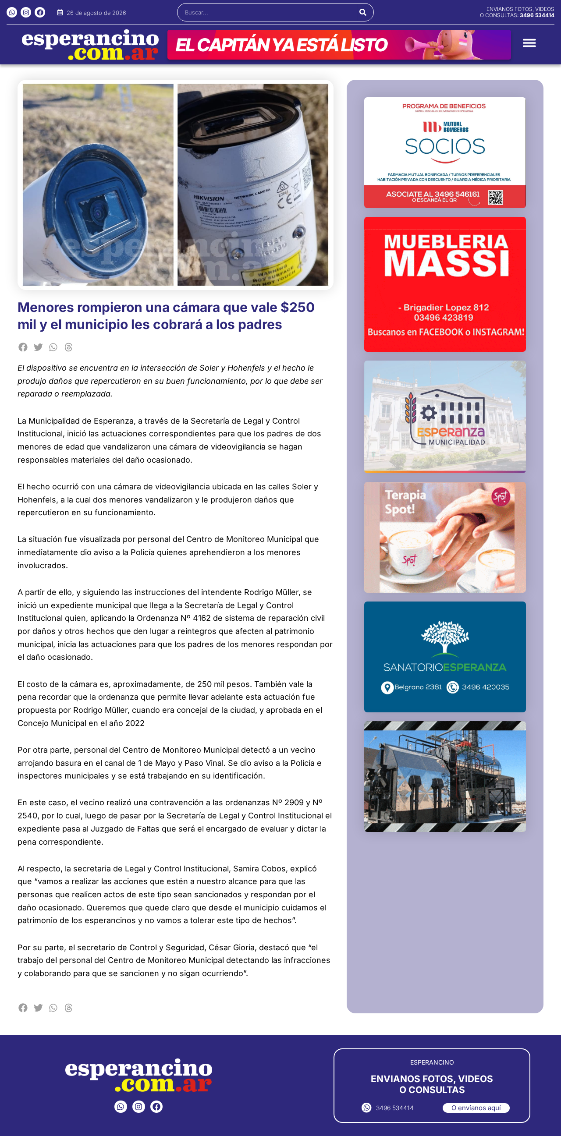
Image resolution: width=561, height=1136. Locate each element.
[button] (23, 347)
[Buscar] (363, 12)
